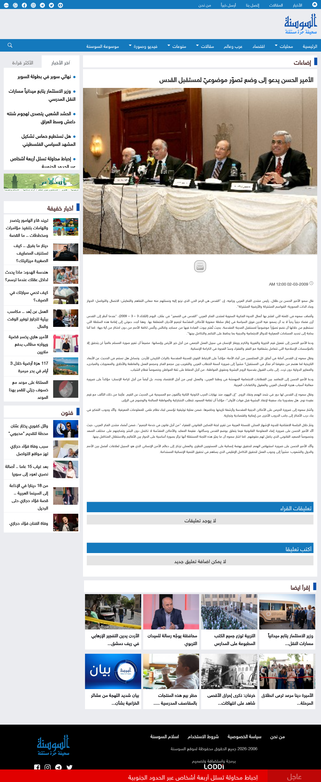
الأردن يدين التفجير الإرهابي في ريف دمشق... (115, 638)
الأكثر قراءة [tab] (22, 61)
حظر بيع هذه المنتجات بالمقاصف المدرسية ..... (175, 698)
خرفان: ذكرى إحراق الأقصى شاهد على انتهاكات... (231, 698)
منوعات (179, 45)
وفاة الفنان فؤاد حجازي (29, 522)
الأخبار (297, 4)
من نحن (205, 4)
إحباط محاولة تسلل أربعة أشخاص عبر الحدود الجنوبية (42, 162)
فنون (67, 411)
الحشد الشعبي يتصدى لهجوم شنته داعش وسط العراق (41, 117)
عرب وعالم (233, 45)
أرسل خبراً (228, 4)
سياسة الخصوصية (244, 736)
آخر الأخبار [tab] (60, 61)
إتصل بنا (252, 4)
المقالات (276, 4)
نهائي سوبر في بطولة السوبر (44, 76)
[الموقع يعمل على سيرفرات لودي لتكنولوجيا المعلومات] (214, 765)
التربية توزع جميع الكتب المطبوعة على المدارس (234, 638)
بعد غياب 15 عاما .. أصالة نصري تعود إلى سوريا (26, 469)
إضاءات (302, 61)
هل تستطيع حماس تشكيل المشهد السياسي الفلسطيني (48, 139)
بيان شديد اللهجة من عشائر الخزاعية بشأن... (115, 698)
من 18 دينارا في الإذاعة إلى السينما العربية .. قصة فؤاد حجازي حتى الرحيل (29, 496)
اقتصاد (259, 45)
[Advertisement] (133, 24)
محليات (286, 45)
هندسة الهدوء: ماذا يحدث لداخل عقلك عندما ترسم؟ (26, 275)
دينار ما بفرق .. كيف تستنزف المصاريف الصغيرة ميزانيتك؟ (31, 252)
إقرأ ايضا (300, 586)
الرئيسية (310, 45)
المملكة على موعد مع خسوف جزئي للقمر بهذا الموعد (28, 389)
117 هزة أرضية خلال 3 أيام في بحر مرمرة (29, 366)
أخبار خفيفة (60, 207)
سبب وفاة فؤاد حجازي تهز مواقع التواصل (29, 449)
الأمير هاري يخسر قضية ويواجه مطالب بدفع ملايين (28, 343)
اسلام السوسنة (164, 736)
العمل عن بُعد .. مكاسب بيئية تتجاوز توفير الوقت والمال (28, 318)
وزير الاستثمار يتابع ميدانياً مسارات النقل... (290, 638)
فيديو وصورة (145, 45)
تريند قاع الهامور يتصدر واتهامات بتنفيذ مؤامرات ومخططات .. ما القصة (27, 227)
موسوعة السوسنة (103, 45)
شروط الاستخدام (203, 736)
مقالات (207, 45)
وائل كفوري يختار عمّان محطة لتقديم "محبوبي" (28, 428)
